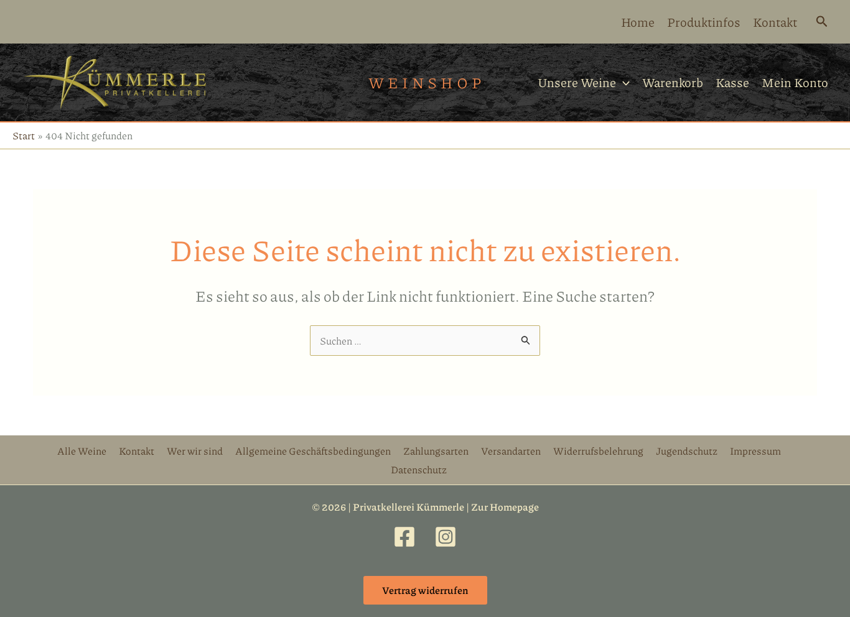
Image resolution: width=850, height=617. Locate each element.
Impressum (755, 450)
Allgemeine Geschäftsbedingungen (313, 450)
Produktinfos (703, 21)
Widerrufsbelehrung (598, 450)
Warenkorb (672, 82)
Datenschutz (419, 469)
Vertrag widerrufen (425, 590)
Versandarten (511, 450)
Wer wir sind (195, 450)
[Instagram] (445, 536)
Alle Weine (81, 450)
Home (638, 21)
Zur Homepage (505, 506)
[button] (822, 22)
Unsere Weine (577, 82)
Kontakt (775, 21)
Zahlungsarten (436, 450)
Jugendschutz (686, 450)
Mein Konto (795, 82)
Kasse (732, 82)
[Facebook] (404, 536)
